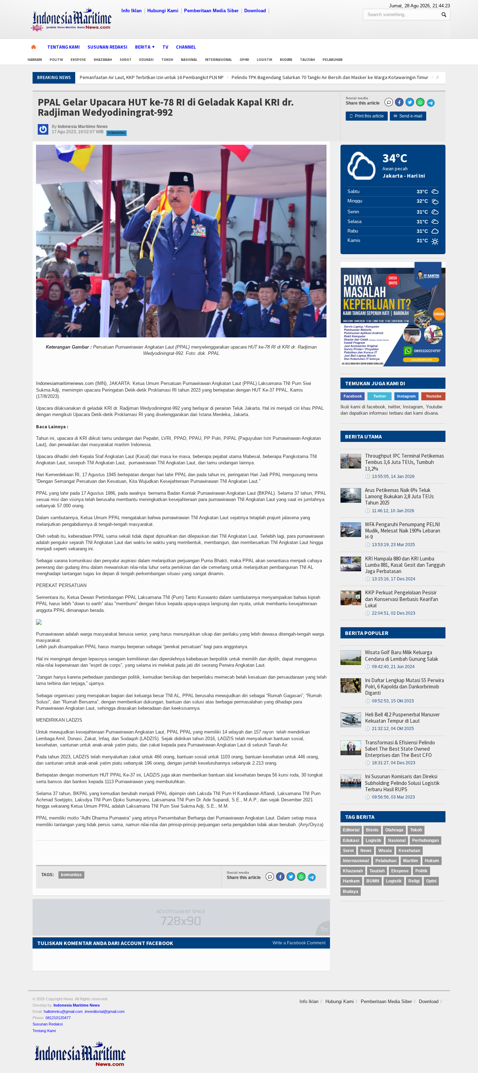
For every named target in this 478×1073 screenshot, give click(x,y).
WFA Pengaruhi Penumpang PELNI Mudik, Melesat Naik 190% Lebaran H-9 (402, 530)
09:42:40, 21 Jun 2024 (390, 666)
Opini (244, 59)
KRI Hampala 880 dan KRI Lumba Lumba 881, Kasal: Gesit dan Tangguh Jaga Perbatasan (405, 564)
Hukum (432, 860)
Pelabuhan (333, 59)
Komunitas (116, 133)
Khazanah (103, 59)
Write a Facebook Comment (299, 942)
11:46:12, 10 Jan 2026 (389, 510)
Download (255, 10)
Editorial (351, 830)
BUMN (372, 881)
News (366, 850)
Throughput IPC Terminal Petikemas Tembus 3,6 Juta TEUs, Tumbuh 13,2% (404, 462)
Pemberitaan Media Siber (211, 10)
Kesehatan (409, 850)
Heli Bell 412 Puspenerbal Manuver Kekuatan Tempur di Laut (402, 717)
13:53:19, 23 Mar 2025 (390, 544)
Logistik (264, 59)
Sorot (126, 59)
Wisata (385, 850)
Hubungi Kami (162, 10)
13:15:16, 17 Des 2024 (390, 579)
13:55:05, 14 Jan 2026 (390, 476)
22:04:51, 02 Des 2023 (390, 613)
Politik (56, 59)
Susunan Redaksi (107, 46)
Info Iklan (131, 10)
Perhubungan (425, 840)
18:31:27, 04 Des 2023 (390, 762)
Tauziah (307, 59)
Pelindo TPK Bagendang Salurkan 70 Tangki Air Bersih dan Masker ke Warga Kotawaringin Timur (221, 77)
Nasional (189, 59)
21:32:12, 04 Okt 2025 (389, 728)
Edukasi (146, 59)
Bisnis (372, 830)
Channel (186, 46)
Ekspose (78, 59)
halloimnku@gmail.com (63, 1011)
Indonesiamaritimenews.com (65, 383)
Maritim (410, 860)
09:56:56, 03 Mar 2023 (390, 797)
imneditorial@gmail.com (105, 1011)
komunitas (71, 874)
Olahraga (394, 830)
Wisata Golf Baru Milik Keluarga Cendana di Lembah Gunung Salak (401, 655)
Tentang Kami (63, 46)
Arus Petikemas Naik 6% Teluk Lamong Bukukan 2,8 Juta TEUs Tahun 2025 (399, 496)
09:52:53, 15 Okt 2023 (389, 701)
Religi (414, 881)
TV (165, 46)
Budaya (286, 59)
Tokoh (167, 59)
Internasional (218, 59)
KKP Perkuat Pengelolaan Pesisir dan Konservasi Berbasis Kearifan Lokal (401, 598)
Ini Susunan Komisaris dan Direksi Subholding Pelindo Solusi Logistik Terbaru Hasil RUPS (402, 782)
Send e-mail (408, 116)
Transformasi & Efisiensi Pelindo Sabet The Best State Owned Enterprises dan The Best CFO (400, 748)
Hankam (35, 59)
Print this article (367, 116)
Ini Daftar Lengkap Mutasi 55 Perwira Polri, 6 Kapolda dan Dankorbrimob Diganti (404, 686)
